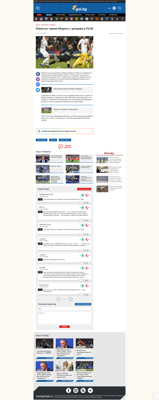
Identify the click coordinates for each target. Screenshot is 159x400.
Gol (60, 1)
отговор (85, 202)
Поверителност (99, 395)
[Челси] (81, 18)
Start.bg (102, 1)
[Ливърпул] (101, 18)
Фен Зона (49, 380)
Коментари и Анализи (66, 358)
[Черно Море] (46, 18)
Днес (111, 8)
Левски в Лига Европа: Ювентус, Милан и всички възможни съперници (56, 179)
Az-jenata (68, 1)
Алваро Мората (65, 140)
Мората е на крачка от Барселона (66, 109)
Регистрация (85, 304)
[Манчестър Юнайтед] (96, 18)
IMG (36, 1)
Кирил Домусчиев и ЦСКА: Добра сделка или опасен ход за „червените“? (64, 352)
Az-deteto (95, 1)
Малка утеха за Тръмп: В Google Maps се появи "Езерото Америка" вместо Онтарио (109, 170)
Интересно (49, 358)
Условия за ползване (110, 395)
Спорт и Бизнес (87, 380)
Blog (99, 1)
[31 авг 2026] (64, 343)
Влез (78, 304)
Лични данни (98, 397)
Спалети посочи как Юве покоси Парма (56, 156)
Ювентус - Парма (56, 166)
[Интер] (117, 18)
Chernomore (107, 1)
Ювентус (53, 140)
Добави (64, 326)
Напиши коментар (67, 146)
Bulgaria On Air (55, 1)
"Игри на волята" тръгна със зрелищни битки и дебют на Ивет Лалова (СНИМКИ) (115, 160)
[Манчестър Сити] (86, 18)
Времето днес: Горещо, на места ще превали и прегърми (115, 188)
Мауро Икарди (41, 140)
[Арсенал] (91, 18)
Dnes (44, 1)
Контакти (86, 395)
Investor (40, 1)
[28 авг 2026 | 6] (84, 366)
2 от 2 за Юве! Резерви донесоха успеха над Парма (86, 157)
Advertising (86, 397)
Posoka (112, 1)
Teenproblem (76, 1)
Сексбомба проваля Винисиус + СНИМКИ (44, 352)
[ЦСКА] (36, 18)
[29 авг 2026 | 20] (64, 366)
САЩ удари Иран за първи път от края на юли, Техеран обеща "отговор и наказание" (115, 179)
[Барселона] (61, 18)
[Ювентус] (111, 18)
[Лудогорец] (56, 18)
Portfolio (92, 397)
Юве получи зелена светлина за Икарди (68, 89)
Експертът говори (67, 380)
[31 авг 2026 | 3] (84, 343)
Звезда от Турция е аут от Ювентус (86, 166)
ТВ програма (88, 358)
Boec (116, 1)
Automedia (82, 1)
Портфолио (119, 395)
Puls (72, 1)
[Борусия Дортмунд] (76, 18)
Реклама (92, 395)
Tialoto (63, 1)
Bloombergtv (48, 1)
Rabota (91, 1)
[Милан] (122, 18)
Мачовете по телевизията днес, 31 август (84, 352)
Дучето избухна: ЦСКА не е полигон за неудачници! (64, 375)
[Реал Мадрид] (66, 18)
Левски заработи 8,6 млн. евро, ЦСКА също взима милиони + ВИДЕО (84, 375)
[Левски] (41, 18)
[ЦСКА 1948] (51, 18)
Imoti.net (87, 1)
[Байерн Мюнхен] (71, 18)
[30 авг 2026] (44, 343)
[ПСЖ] (106, 18)
